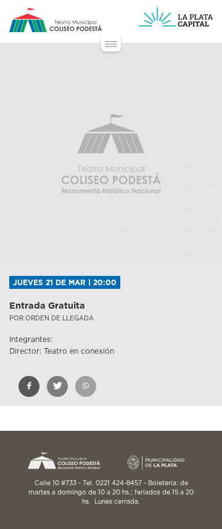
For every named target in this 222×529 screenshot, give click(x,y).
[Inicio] (55, 20)
